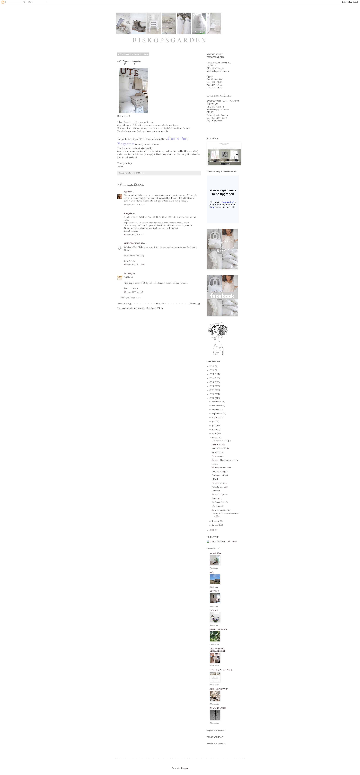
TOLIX (215, 464)
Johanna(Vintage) (144, 154)
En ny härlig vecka (220, 495)
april (214, 433)
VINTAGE (214, 592)
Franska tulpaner (220, 487)
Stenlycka (128, 214)
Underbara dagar (219, 472)
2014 (212, 378)
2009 (212, 398)
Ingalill (127, 192)
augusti (216, 418)
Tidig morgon (217, 456)
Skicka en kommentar (130, 298)
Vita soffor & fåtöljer (221, 441)
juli (213, 422)
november (216, 406)
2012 (212, 386)
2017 (212, 366)
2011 (212, 390)
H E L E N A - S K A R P (221, 670)
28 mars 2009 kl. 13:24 (134, 292)
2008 (212, 530)
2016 (212, 370)
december (216, 402)
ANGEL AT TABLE (219, 630)
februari (216, 521)
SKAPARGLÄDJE (218, 708)
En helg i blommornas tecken (225, 460)
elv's (212, 573)
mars (214, 438)
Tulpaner (216, 491)
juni (214, 426)
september (217, 414)
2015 (212, 374)
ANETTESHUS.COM (133, 244)
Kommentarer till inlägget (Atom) (148, 308)
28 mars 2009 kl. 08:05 (134, 205)
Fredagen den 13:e (220, 502)
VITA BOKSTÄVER (221, 449)
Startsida (160, 304)
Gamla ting (217, 499)
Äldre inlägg (194, 304)
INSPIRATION (218, 445)
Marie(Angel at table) (167, 154)
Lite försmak (217, 506)
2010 (212, 394)
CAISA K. (214, 611)
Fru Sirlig (128, 274)
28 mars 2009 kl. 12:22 (134, 265)
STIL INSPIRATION (219, 689)
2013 (212, 382)
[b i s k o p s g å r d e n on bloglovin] (218, 355)
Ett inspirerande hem (221, 468)
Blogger (184, 768)
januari (215, 525)
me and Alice (215, 553)
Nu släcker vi (217, 452)
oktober (216, 410)
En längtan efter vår (221, 510)
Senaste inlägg (124, 304)
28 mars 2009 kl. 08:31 (134, 235)
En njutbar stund (219, 483)
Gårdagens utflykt (220, 475)
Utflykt (215, 479)
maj (214, 430)
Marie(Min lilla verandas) (186, 151)
